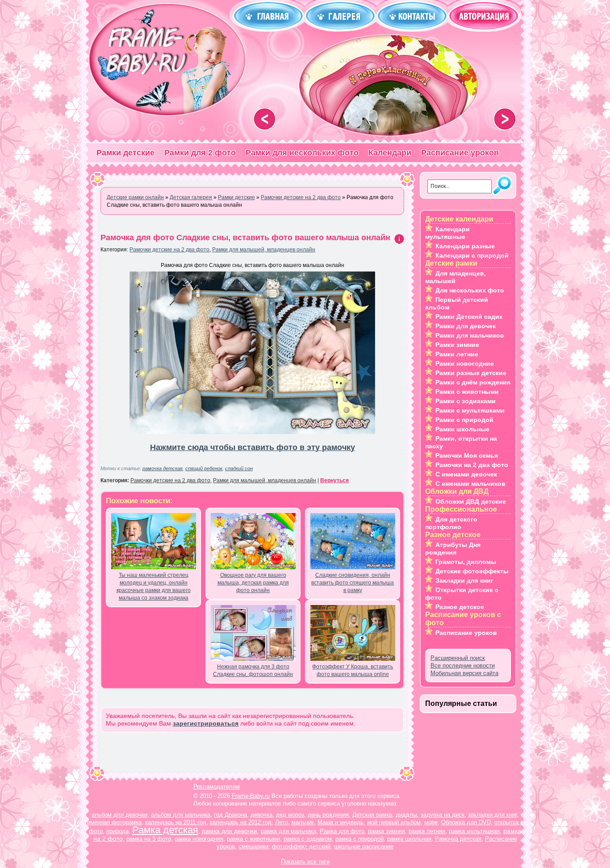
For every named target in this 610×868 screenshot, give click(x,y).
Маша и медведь (340, 822)
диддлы (406, 814)
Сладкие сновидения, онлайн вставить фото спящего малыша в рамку (352, 582)
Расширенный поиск (457, 658)
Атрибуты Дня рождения (452, 548)
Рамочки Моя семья (466, 455)
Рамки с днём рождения (472, 382)
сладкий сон (239, 468)
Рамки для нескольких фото (302, 152)
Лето (281, 822)
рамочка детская (162, 468)
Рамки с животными (467, 391)
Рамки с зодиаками (465, 401)
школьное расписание (363, 846)
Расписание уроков (460, 152)
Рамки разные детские (470, 372)
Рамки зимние (457, 344)
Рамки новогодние (464, 363)
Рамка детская (165, 829)
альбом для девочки (119, 814)
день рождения (328, 814)
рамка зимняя (386, 831)
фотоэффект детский (301, 846)
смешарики (253, 846)
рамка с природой (359, 838)
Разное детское (459, 606)
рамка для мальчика (288, 831)
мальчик (303, 822)
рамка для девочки (229, 831)
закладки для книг (492, 814)
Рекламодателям (216, 786)
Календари (389, 152)
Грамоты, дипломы (465, 561)
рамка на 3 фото (148, 838)
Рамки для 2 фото (200, 152)
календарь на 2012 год (241, 822)
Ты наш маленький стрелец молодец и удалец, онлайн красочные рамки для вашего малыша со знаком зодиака (154, 586)
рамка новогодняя (199, 838)
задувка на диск (442, 814)
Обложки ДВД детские (470, 501)
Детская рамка (372, 814)
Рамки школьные (462, 429)
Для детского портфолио (451, 523)
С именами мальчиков (470, 483)
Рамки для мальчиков (469, 335)
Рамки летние (456, 354)
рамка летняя (427, 831)
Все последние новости (462, 665)
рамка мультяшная (474, 831)
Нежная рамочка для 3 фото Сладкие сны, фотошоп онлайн (253, 670)
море (431, 822)
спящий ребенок (203, 468)
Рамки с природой (464, 419)
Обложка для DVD (466, 822)
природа (117, 831)
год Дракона (230, 814)
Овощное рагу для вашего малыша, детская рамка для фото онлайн (253, 582)
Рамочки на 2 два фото (471, 464)
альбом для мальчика (180, 814)
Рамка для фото (342, 831)
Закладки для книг (464, 580)
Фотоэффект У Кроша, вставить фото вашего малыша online (352, 670)
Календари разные (465, 246)
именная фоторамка (114, 822)
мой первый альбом (394, 822)
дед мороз (290, 814)
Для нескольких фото (469, 290)
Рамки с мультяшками (470, 410)
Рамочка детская (458, 838)
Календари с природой (472, 255)
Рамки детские (125, 152)
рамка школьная (409, 838)
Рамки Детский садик (468, 316)
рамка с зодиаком (308, 838)
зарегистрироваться (205, 723)
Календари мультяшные (447, 232)
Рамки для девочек (465, 326)
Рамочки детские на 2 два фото (169, 249)
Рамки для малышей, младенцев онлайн (263, 249)
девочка (261, 814)
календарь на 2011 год (175, 822)
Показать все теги (305, 861)
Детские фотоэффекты (472, 571)
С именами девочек (466, 474)
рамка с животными (253, 838)
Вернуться (334, 480)
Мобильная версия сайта (464, 673)
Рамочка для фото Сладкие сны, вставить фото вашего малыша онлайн (245, 237)
